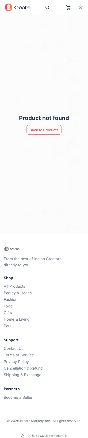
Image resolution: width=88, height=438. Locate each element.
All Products (14, 286)
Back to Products (44, 130)
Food (8, 306)
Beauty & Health (18, 293)
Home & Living (17, 319)
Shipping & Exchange (22, 374)
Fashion (10, 299)
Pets (7, 325)
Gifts (8, 312)
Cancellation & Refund (23, 368)
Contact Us (13, 348)
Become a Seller (18, 397)
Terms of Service (19, 355)
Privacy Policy (16, 361)
